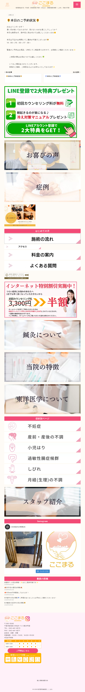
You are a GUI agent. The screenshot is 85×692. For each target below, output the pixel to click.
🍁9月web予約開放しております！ (16, 592)
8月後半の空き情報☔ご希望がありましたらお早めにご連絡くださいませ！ (30, 598)
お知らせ (11, 15)
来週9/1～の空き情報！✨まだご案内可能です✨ (21, 582)
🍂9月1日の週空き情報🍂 (13, 587)
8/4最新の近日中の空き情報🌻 (15, 603)
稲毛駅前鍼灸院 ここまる (45, 689)
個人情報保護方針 (42, 680)
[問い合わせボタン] (77, 5)
